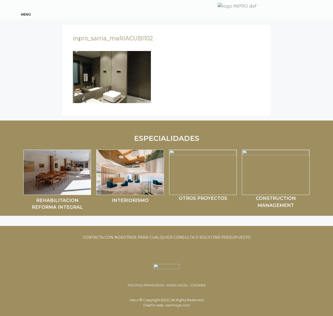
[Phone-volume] (297, 9)
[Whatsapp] (278, 9)
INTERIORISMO (130, 200)
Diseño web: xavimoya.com (166, 305)
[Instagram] (306, 9)
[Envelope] (287, 9)
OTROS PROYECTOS (203, 198)
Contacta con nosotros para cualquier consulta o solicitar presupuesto (167, 237)
